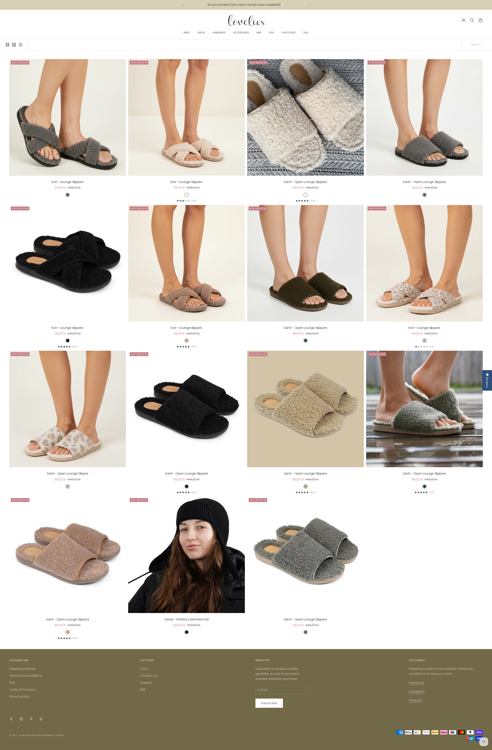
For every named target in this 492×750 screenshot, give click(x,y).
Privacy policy (19, 696)
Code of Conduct (22, 689)
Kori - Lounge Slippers (68, 182)
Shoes (201, 32)
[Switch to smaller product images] (14, 45)
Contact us (148, 675)
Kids (271, 32)
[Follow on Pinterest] (31, 719)
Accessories (241, 32)
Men (259, 32)
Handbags (219, 32)
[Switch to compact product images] (20, 45)
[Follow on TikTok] (41, 719)
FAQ (12, 683)
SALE (305, 32)
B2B (142, 689)
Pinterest (415, 700)
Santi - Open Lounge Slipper (67, 473)
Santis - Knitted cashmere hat (186, 619)
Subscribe (269, 703)
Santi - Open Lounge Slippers (305, 182)
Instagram (416, 691)
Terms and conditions (25, 675)
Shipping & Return (22, 668)
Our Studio (289, 32)
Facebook (416, 683)
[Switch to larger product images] (7, 45)
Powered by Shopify (53, 735)
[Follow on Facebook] (11, 719)
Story (144, 668)
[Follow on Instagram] (21, 719)
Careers (146, 683)
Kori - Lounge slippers (67, 328)
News (187, 32)
